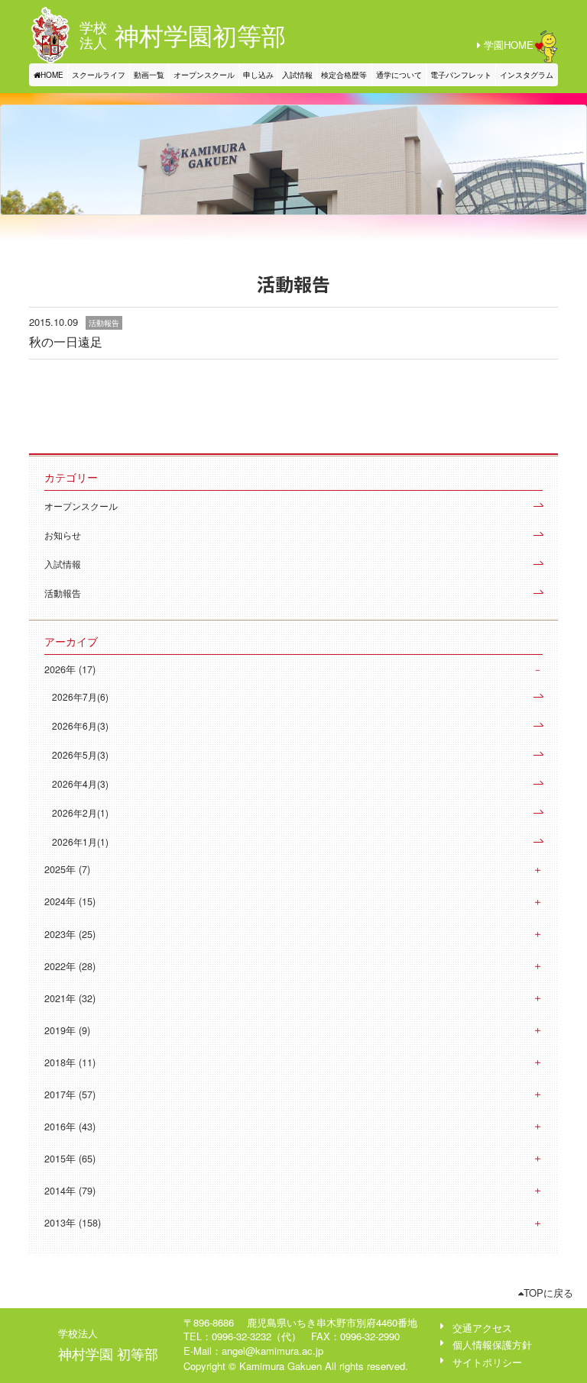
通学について (399, 74)
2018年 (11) (70, 1062)
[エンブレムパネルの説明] (50, 35)
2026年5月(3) (80, 754)
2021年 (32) (70, 998)
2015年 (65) (70, 1158)
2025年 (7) (67, 869)
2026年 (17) (70, 669)
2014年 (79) (70, 1191)
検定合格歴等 (344, 74)
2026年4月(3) (80, 783)
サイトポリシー (487, 1362)
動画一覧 (149, 74)
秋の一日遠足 (65, 341)
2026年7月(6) (80, 696)
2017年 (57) (70, 1094)
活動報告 (62, 592)
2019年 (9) (67, 1030)
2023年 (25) (70, 934)
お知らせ (62, 534)
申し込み (258, 74)
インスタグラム (526, 74)
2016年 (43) (70, 1126)
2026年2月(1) (80, 812)
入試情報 (297, 74)
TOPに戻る (548, 1292)
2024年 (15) (70, 901)
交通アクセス (482, 1327)
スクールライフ (98, 74)
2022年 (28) (70, 966)
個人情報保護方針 (492, 1344)
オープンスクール (204, 74)
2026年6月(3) (80, 725)
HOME (52, 74)
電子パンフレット (460, 74)
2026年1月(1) (80, 841)
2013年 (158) (72, 1223)
